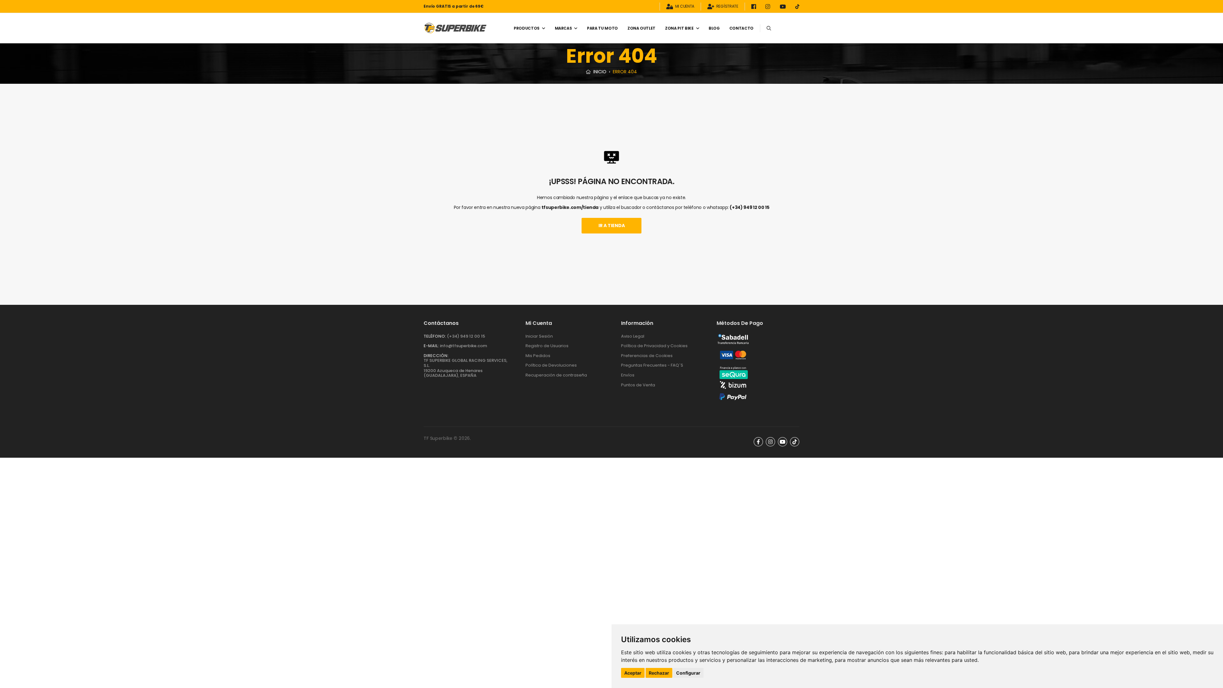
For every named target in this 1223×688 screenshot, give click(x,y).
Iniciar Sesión (539, 336)
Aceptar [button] (632, 673)
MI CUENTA (684, 6)
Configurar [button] (688, 673)
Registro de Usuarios (547, 346)
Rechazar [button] (659, 673)
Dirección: (436, 356)
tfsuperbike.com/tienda (569, 207)
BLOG (714, 28)
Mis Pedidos (538, 356)
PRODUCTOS (527, 28)
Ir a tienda (611, 225)
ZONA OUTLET (641, 28)
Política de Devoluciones (551, 365)
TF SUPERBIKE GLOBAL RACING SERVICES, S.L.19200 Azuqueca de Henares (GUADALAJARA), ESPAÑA (465, 367)
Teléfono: (435, 336)
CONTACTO (741, 28)
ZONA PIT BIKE (679, 28)
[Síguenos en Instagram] (768, 6)
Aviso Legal (632, 336)
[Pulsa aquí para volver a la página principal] (455, 28)
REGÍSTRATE (727, 6)
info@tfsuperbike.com (463, 346)
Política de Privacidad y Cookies (654, 346)
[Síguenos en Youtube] (784, 6)
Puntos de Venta (638, 385)
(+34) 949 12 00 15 (749, 207)
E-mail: (431, 346)
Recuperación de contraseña (556, 375)
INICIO (599, 71)
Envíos (627, 375)
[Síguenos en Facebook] (754, 6)
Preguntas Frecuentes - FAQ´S (652, 365)
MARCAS (563, 28)
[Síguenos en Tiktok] (797, 6)
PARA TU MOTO (602, 28)
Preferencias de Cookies (647, 356)
